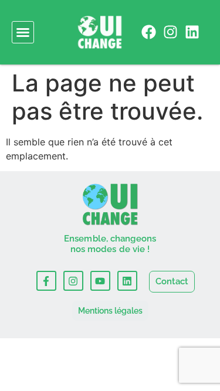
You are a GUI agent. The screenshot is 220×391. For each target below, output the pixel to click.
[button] (23, 32)
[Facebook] (148, 32)
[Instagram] (170, 32)
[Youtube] (100, 281)
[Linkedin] (192, 32)
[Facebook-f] (46, 281)
